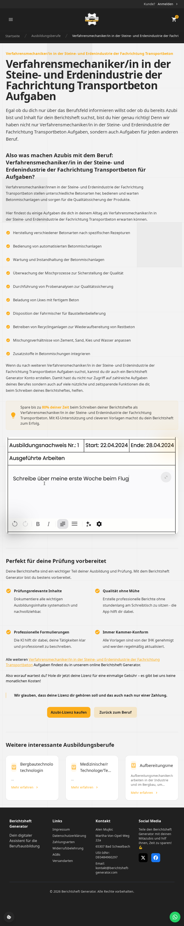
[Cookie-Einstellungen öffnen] (9, 917)
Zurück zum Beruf (115, 712)
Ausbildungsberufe (46, 36)
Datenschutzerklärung (69, 835)
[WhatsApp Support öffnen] (175, 917)
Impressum (61, 829)
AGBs (56, 854)
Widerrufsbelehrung (68, 848)
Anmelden (165, 4)
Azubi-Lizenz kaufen (69, 712)
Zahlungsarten (64, 842)
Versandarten (63, 861)
